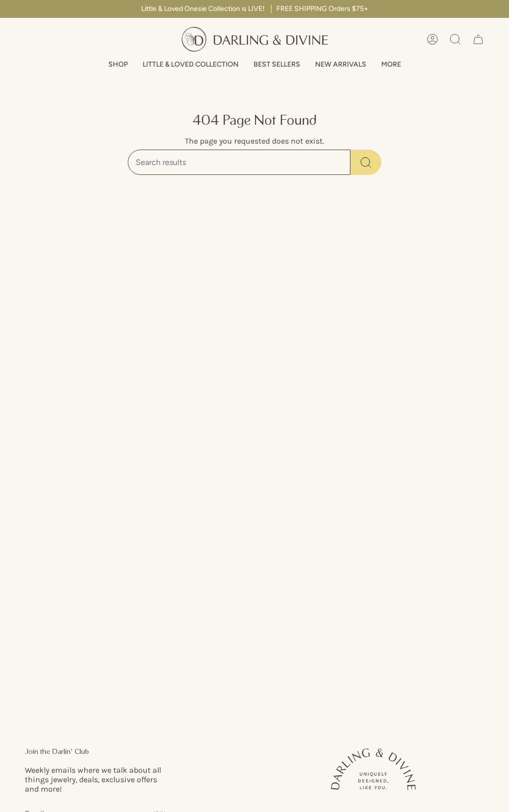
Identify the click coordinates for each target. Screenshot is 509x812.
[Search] (365, 162)
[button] (118, 65)
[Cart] (478, 39)
